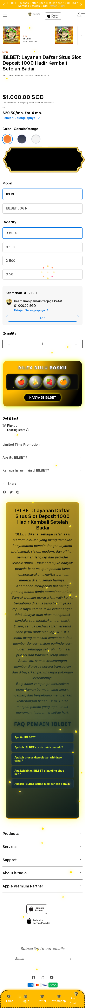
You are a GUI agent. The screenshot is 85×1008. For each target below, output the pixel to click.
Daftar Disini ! (58, 6)
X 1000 (11, 247)
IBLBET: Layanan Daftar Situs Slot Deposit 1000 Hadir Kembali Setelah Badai (42, 4)
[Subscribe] (69, 959)
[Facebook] (5, 493)
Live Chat (73, 1001)
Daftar (42, 1000)
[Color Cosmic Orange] (7, 139)
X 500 (10, 261)
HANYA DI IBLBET (42, 397)
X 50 (9, 274)
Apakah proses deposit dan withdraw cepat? (38, 759)
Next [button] (81, 4)
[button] (5, 16)
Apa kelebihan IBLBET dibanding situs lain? (39, 772)
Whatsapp (59, 1000)
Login (25, 1000)
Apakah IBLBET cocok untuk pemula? (38, 747)
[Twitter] (12, 493)
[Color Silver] (35, 139)
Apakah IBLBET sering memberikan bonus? (42, 783)
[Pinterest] (19, 493)
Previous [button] (4, 4)
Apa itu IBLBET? (25, 737)
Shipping (23, 102)
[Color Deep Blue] (21, 139)
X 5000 (11, 233)
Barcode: (29, 75)
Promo (9, 1000)
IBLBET (11, 194)
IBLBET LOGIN (16, 208)
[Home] (34, 14)
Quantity (9, 333)
